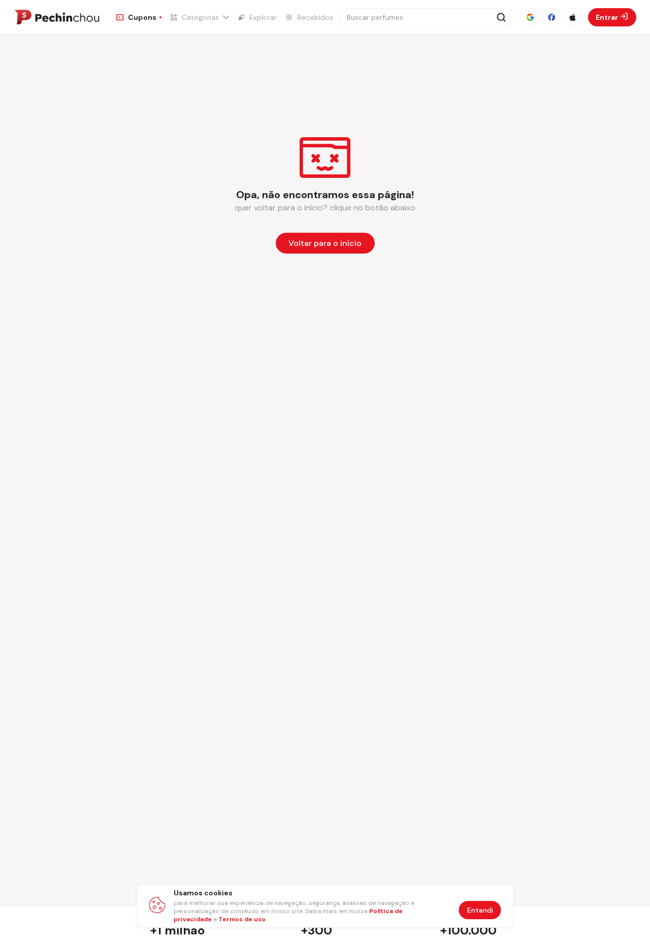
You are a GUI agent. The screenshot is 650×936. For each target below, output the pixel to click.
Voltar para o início (325, 243)
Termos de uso (242, 919)
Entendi (480, 910)
